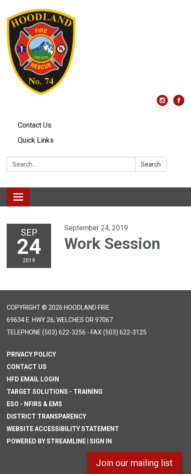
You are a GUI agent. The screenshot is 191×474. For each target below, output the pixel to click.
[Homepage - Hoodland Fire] (95, 52)
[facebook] (178, 103)
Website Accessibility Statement (63, 428)
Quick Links (36, 140)
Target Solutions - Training (55, 391)
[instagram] (162, 103)
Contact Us (35, 125)
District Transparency (46, 416)
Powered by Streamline (46, 441)
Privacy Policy (31, 354)
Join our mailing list (134, 463)
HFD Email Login (33, 379)
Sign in (101, 441)
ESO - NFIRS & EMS (34, 404)
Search (151, 164)
